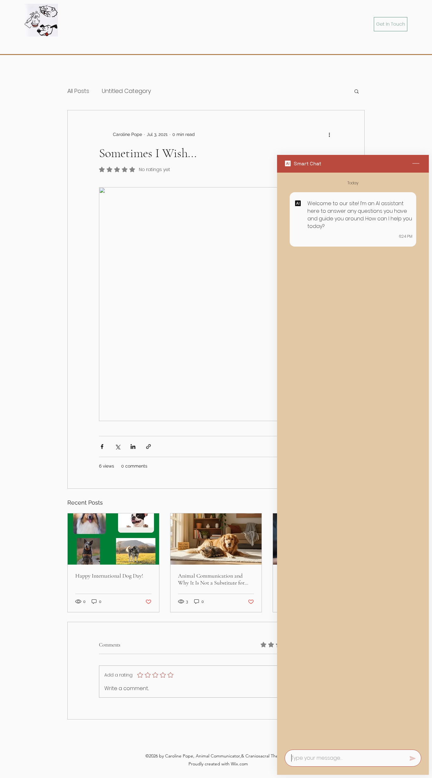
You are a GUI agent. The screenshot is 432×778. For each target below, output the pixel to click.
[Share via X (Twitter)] (117, 447)
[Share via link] (148, 447)
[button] (357, 91)
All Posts (78, 91)
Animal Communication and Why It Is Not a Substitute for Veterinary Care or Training (211, 579)
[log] (353, 459)
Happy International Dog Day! (109, 575)
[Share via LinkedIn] (133, 447)
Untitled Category (126, 91)
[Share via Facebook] (102, 447)
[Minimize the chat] (416, 164)
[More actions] (329, 134)
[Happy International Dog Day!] (113, 539)
